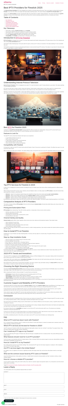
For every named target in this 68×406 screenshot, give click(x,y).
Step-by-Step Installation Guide (12, 26)
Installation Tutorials (59, 3)
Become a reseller (50, 3)
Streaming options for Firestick (24, 365)
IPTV (10, 127)
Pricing (43, 3)
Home (39, 3)
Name (5, 385)
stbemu (7, 2)
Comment (6, 371)
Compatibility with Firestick (11, 22)
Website (5, 393)
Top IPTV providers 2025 (36, 365)
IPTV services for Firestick (12, 365)
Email (5, 389)
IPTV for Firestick (23, 38)
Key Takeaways (9, 19)
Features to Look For (10, 21)
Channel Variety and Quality (11, 25)
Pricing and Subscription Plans (12, 23)
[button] (3, 403)
